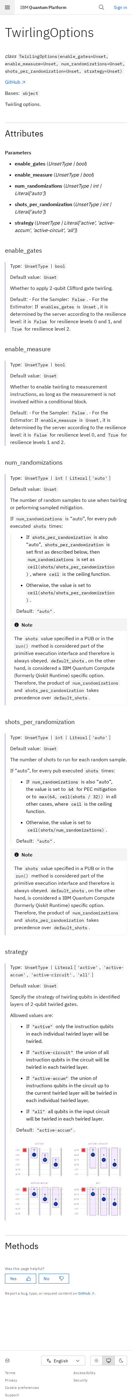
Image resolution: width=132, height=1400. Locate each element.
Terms (10, 1372)
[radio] (96, 1360)
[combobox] (63, 1360)
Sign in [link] (120, 7)
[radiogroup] (108, 1360)
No (46, 1278)
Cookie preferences (22, 1387)
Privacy (11, 1380)
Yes (13, 1278)
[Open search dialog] (101, 7)
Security (80, 1380)
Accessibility (84, 1372)
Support (12, 1395)
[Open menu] (7, 7)
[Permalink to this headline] (98, 32)
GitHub (12, 82)
